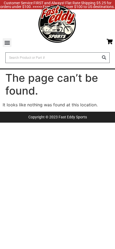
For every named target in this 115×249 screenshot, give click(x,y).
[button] (7, 42)
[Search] (104, 58)
